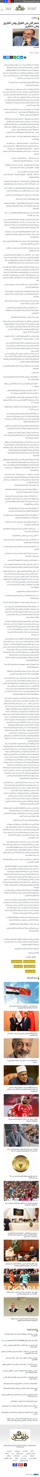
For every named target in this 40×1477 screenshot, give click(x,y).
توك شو (23, 1458)
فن (12, 1453)
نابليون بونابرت (29, 966)
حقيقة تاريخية (16, 961)
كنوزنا (16, 1458)
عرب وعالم (19, 1453)
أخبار (31, 1451)
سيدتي (25, 1456)
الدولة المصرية (29, 961)
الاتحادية (25, 1451)
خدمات (14, 1460)
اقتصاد (32, 1456)
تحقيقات (17, 1451)
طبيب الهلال (8, 1458)
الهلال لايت (32, 1458)
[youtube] (9, 1)
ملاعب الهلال (30, 1453)
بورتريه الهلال (23, 1460)
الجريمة (9, 1451)
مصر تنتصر (18, 966)
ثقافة (7, 1453)
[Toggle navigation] (2, 9)
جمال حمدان (30, 971)
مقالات (35, 17)
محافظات (16, 1456)
